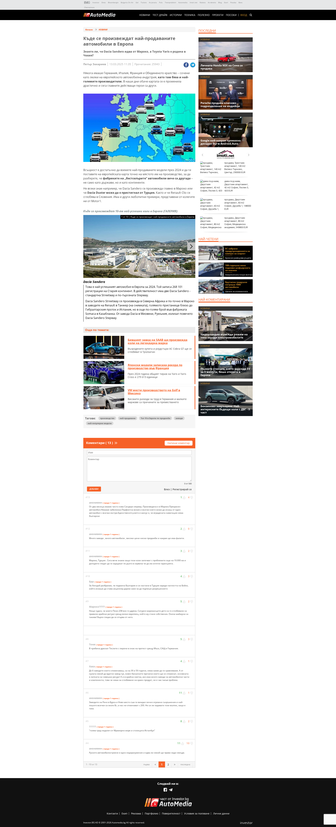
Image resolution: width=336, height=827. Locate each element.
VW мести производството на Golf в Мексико (154, 391)
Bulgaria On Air (127, 2)
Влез (167, 489)
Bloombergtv (113, 2)
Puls (161, 2)
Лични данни (221, 813)
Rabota (203, 2)
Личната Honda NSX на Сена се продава (222, 67)
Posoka (233, 2)
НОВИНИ (144, 15)
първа (146, 764)
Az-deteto (212, 2)
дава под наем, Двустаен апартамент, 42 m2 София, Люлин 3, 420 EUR (236, 186)
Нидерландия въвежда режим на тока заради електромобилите (224, 336)
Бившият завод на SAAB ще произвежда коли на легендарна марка (157, 341)
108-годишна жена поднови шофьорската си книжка (237, 268)
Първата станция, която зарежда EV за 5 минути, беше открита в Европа (225, 372)
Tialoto (144, 2)
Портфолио (151, 813)
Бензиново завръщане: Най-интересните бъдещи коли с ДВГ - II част (225, 409)
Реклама (136, 813)
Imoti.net (193, 2)
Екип (124, 813)
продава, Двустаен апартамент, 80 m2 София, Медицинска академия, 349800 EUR (236, 223)
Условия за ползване (196, 813)
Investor (95, 2)
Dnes (104, 2)
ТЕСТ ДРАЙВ (160, 15)
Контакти (112, 813)
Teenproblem (170, 2)
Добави (94, 488)
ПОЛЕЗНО (204, 15)
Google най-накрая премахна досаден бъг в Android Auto (221, 142)
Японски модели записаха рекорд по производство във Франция (155, 366)
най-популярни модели (100, 423)
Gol (137, 2)
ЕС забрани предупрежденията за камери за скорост (237, 251)
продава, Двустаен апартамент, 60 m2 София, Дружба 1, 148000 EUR (237, 204)
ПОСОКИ (231, 15)
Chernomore (89, 7)
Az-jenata (153, 2)
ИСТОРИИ (176, 15)
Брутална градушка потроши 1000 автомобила (236, 285)
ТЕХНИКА (189, 15)
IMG (87, 2)
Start (226, 2)
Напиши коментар (178, 443)
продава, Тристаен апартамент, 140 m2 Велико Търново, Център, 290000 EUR (234, 168)
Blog (220, 2)
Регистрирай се (182, 489)
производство (107, 418)
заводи (179, 418)
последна (185, 764)
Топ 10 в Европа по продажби (155, 418)
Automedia (182, 2)
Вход (243, 15)
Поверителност (171, 813)
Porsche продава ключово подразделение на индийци (220, 104)
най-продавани (127, 418)
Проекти (217, 15)
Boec (241, 2)
